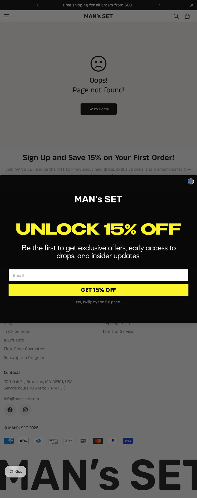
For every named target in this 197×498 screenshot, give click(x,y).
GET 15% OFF (98, 290)
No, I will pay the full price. (98, 302)
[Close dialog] (190, 181)
